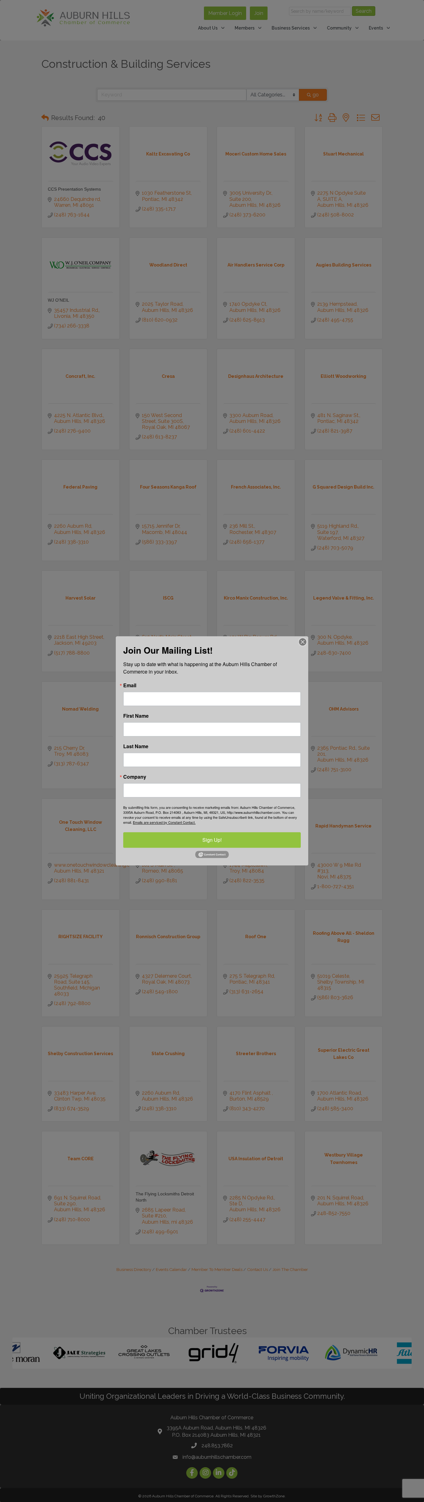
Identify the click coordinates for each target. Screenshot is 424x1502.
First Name (136, 715)
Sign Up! (212, 839)
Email (129, 685)
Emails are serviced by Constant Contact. (164, 822)
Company (134, 776)
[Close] (302, 642)
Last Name (135, 746)
